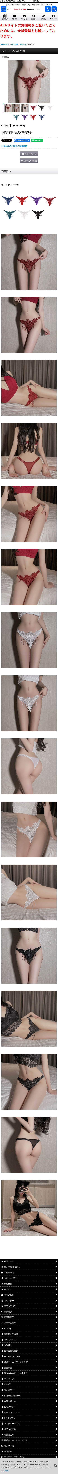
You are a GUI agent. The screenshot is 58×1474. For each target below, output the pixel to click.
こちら (6, 1470)
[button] (3, 9)
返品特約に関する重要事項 (15, 146)
